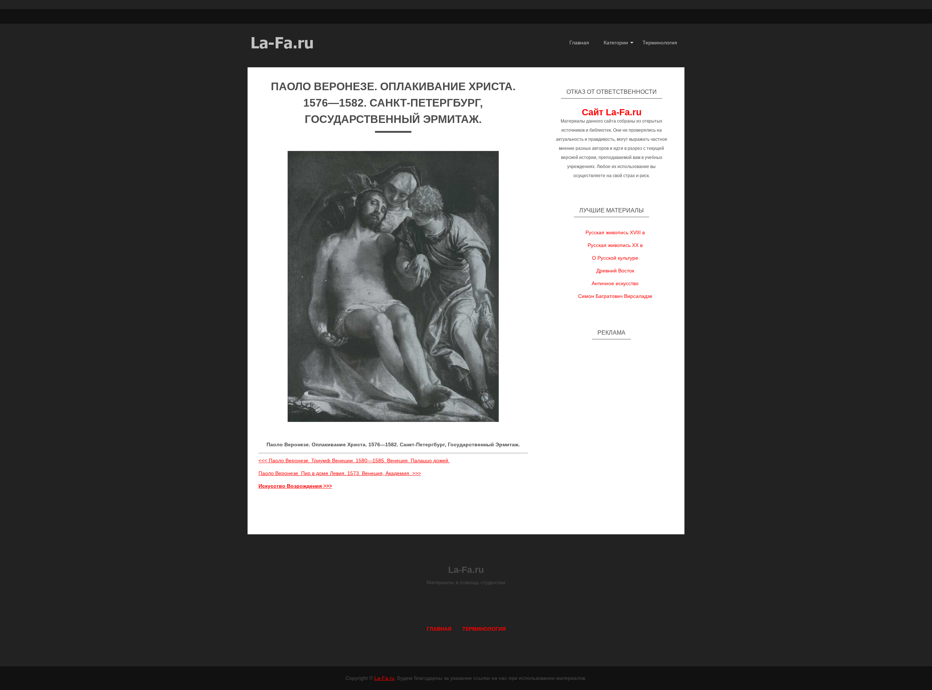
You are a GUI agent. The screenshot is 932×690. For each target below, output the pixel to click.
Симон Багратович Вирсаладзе (615, 296)
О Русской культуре (615, 258)
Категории (616, 42)
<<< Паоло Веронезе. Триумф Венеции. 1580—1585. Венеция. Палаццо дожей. (354, 460)
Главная (579, 42)
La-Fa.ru (384, 678)
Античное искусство (615, 283)
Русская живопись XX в (615, 245)
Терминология (660, 42)
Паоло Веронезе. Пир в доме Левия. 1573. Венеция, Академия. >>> (339, 473)
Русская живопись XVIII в (615, 232)
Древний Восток (615, 271)
